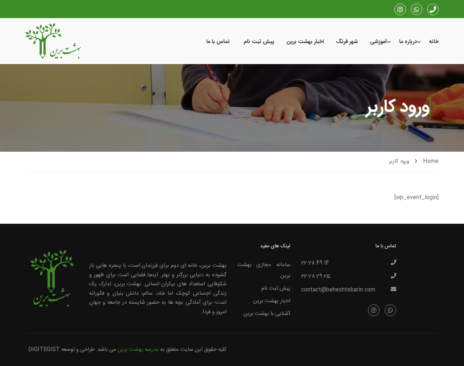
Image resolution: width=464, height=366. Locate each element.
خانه (434, 41)
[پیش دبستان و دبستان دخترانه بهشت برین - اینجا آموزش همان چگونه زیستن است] (53, 41)
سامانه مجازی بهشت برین (263, 270)
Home (431, 161)
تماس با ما (217, 41)
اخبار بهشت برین (305, 41)
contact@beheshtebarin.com (338, 290)
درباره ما (408, 41)
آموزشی (378, 41)
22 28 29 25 (315, 276)
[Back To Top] (12, 353)
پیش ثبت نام (259, 41)
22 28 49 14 (315, 263)
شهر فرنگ (347, 41)
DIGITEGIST (44, 349)
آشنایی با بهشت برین (266, 313)
